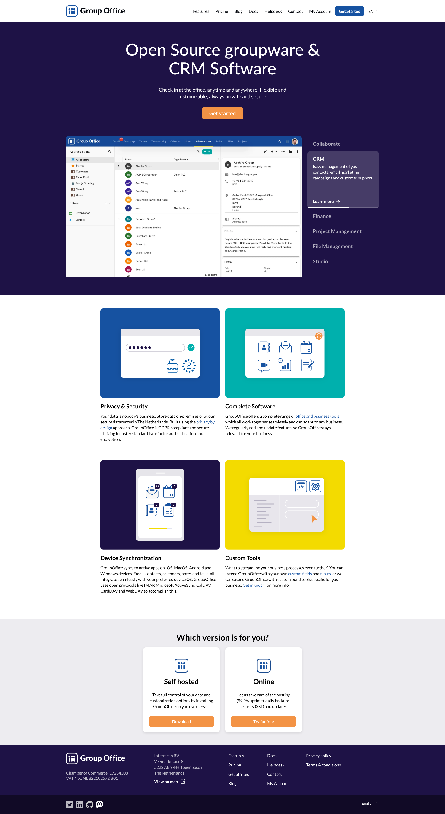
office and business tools (317, 416)
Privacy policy (318, 755)
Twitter (69, 804)
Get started (222, 113)
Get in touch (254, 585)
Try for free (263, 721)
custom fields (300, 573)
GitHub (89, 804)
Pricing (222, 12)
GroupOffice (128, 11)
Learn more (323, 201)
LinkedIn (79, 804)
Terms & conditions (323, 764)
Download (181, 721)
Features (201, 12)
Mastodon (99, 804)
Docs (253, 12)
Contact (295, 12)
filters (325, 573)
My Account (320, 12)
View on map (166, 781)
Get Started (349, 11)
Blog (238, 12)
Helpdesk (273, 12)
